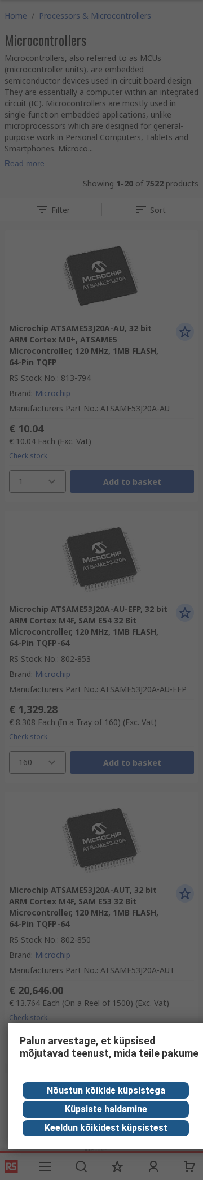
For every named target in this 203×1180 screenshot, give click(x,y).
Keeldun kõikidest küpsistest (106, 1127)
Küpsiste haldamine (106, 1109)
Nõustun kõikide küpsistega (106, 1090)
